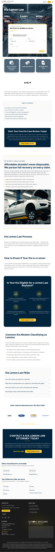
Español (44, 1)
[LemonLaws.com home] (7, 2)
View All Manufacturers (27, 424)
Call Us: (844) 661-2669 (8, 505)
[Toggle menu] (52, 2)
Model (11, 44)
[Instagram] (9, 517)
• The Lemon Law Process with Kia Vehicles (15, 108)
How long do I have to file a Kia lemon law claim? (19, 391)
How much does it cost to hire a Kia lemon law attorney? (21, 387)
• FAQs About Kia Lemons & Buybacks (14, 116)
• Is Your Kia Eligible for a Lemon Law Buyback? (16, 112)
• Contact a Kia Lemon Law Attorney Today (15, 118)
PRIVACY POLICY (40, 542)
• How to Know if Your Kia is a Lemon (14, 110)
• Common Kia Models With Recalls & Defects (16, 114)
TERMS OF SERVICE (33, 542)
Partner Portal (35, 509)
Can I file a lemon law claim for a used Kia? (17, 379)
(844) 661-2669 (18, 451)
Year (11, 38)
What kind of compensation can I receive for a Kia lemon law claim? (24, 383)
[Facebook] (3, 517)
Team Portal (34, 512)
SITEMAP (46, 542)
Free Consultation (27, 143)
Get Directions (5, 531)
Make (29, 38)
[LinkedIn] (6, 517)
